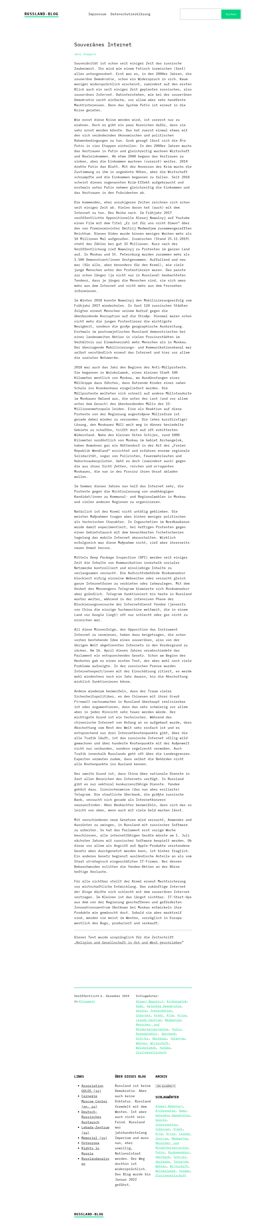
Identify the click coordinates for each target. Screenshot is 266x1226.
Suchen (231, 14)
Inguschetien (161, 1010)
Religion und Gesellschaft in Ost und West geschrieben (129, 942)
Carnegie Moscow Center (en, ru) (94, 1101)
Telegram (177, 1038)
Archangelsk (177, 1001)
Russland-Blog (41, 13)
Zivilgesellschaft (151, 1052)
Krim (170, 1015)
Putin (176, 1029)
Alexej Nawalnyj (149, 1001)
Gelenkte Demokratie (164, 1006)
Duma (139, 1006)
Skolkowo (159, 1038)
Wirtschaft (159, 1043)
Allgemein (87, 1001)
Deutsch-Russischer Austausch (91, 1117)
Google (141, 1010)
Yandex (164, 1047)
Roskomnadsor (147, 1033)
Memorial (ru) (94, 1138)
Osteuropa (90, 1143)
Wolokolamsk (146, 1047)
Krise (182, 1015)
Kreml (158, 1015)
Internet (143, 1015)
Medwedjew (173, 1020)
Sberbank (168, 1033)
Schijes (142, 1038)
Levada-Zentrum (148, 1020)
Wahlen (141, 1043)
